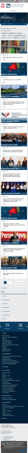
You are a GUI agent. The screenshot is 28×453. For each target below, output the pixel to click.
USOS (3, 374)
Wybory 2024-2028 (6, 349)
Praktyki (4, 377)
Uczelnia (3, 33)
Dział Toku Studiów (6, 372)
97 (16, 282)
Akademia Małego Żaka (19, 35)
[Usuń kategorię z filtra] (6, 33)
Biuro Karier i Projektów (7, 379)
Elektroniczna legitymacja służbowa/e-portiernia (12, 406)
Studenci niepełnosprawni (8, 388)
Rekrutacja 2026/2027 (7, 359)
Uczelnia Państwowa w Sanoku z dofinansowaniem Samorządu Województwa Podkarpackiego (12, 175)
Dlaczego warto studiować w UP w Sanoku (11, 356)
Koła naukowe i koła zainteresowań (10, 385)
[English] (17, 1)
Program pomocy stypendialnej (9, 363)
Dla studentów (6, 307)
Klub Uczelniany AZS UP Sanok (9, 386)
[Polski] (15, 1)
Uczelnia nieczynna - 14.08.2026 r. (12, 79)
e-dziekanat (4, 404)
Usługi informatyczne (6, 410)
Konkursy (15, 37)
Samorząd (11, 33)
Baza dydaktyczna (6, 340)
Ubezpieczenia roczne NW (8, 415)
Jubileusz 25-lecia (6, 351)
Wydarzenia (10, 35)
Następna (21, 282)
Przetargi (4, 347)
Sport (18, 33)
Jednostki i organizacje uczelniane (9, 337)
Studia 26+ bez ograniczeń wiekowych (10, 362)
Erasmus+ (4, 412)
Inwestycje (4, 346)
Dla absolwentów (6, 311)
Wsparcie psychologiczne (7, 389)
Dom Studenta (5, 392)
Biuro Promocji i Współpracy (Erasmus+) (11, 380)
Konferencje (23, 37)
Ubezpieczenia (5, 382)
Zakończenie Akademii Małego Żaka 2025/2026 (13, 274)
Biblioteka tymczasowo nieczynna (12, 57)
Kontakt (4, 318)
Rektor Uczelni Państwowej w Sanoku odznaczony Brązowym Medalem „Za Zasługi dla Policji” (13, 103)
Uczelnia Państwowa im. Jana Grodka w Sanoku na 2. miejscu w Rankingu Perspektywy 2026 (14, 250)
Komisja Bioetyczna (6, 414)
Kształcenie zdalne (6, 375)
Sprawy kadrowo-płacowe (8, 407)
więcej (4, 59)
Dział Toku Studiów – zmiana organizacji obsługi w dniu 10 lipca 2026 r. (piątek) (14, 225)
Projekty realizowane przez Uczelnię (10, 344)
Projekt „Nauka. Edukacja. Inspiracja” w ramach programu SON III (13, 127)
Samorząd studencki (6, 383)
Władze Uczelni (5, 335)
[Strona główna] (14, 7)
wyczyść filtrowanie (6, 30)
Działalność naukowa (6, 343)
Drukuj (5, 288)
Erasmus (3, 35)
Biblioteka (4, 338)
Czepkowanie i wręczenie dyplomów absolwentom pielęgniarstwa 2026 (13, 151)
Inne (3, 37)
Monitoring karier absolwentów (9, 399)
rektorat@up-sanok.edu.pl (7, 432)
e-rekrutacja (5, 303)
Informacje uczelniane (7, 341)
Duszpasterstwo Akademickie (8, 391)
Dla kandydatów (6, 299)
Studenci (9, 37)
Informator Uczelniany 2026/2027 (9, 360)
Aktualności (7, 17)
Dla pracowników (6, 314)
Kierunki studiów (5, 357)
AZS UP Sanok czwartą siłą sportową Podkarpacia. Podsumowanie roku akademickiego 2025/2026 (13, 200)
